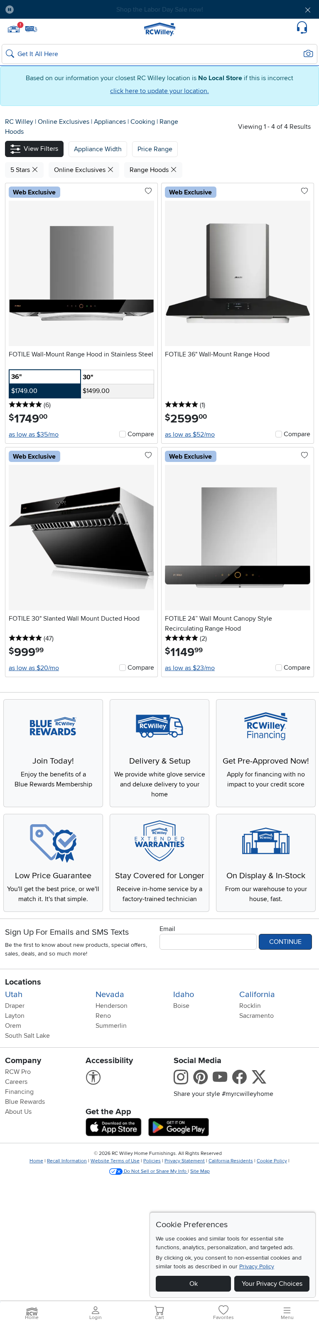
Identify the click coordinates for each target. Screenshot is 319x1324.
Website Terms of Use (115, 1161)
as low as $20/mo (34, 668)
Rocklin (250, 1006)
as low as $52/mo (190, 434)
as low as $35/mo (34, 434)
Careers (16, 1082)
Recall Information (67, 1161)
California (257, 995)
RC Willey (19, 122)
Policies (152, 1161)
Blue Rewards (25, 1102)
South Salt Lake (27, 1036)
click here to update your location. (159, 91)
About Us (18, 1112)
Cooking (143, 122)
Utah (13, 995)
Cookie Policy (272, 1161)
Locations (23, 982)
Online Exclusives (64, 122)
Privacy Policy (256, 1266)
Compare (141, 434)
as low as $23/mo (190, 668)
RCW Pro (18, 1072)
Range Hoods (150, 170)
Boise (181, 1006)
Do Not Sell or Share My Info (155, 1171)
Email (167, 929)
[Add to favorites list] (148, 191)
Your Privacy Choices (272, 1284)
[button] (45, 9)
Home (36, 1161)
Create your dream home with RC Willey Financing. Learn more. (159, 9)
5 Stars (21, 170)
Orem (13, 1026)
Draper (15, 1006)
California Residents (231, 1161)
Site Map (200, 1171)
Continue (285, 942)
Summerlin (111, 1026)
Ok (193, 1284)
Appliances (111, 122)
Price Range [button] (154, 149)
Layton (15, 1016)
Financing (19, 1092)
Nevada (110, 995)
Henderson (112, 1006)
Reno (103, 1016)
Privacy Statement (184, 1161)
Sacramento (256, 1016)
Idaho (183, 995)
